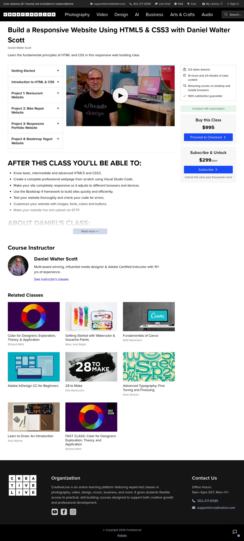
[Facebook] (63, 511)
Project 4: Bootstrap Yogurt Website (31, 140)
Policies (122, 535)
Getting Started (23, 70)
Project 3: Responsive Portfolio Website (27, 125)
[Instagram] (73, 511)
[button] (235, 532)
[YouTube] (54, 511)
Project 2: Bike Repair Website (27, 110)
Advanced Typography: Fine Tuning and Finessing (144, 387)
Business (154, 14)
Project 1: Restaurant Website (27, 95)
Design (121, 14)
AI (137, 14)
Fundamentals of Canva (140, 335)
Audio (207, 14)
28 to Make (73, 385)
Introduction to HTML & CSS (32, 81)
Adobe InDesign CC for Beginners (33, 385)
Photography (77, 14)
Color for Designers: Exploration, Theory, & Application (32, 337)
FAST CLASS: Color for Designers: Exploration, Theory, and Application (90, 440)
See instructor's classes (51, 279)
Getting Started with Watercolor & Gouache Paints (90, 337)
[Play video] (120, 95)
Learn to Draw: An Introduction (30, 436)
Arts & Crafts (182, 14)
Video (102, 14)
